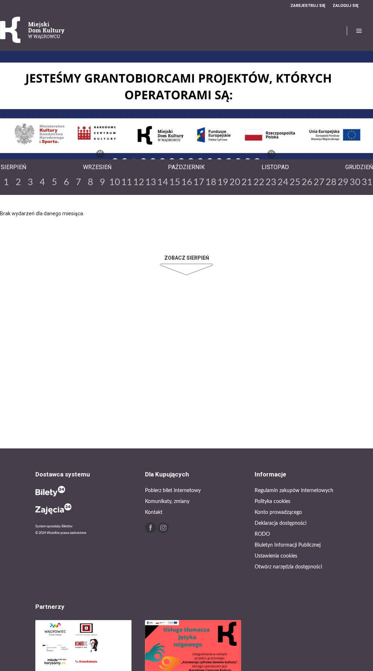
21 (247, 182)
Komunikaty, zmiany (167, 501)
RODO (262, 534)
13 (150, 182)
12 (138, 182)
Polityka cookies (272, 501)
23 (271, 182)
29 (343, 182)
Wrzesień (97, 167)
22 (259, 182)
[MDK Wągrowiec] (33, 31)
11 (126, 182)
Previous (100, 154)
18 (210, 182)
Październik (186, 167)
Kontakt (153, 512)
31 (367, 182)
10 (114, 182)
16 (186, 182)
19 (222, 182)
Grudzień (359, 167)
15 (174, 182)
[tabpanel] (186, 109)
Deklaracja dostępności (280, 523)
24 (283, 182)
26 (307, 182)
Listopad (275, 167)
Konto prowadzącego (278, 512)
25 (295, 182)
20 (234, 182)
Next (271, 154)
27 (319, 182)
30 (355, 182)
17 (198, 182)
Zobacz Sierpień (186, 258)
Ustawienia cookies (276, 556)
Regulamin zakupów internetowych (294, 490)
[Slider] (186, 109)
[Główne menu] (359, 31)
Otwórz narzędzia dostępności (288, 567)
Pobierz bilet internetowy (173, 490)
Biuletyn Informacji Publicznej (288, 545)
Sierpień (13, 167)
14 (162, 182)
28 (331, 182)
